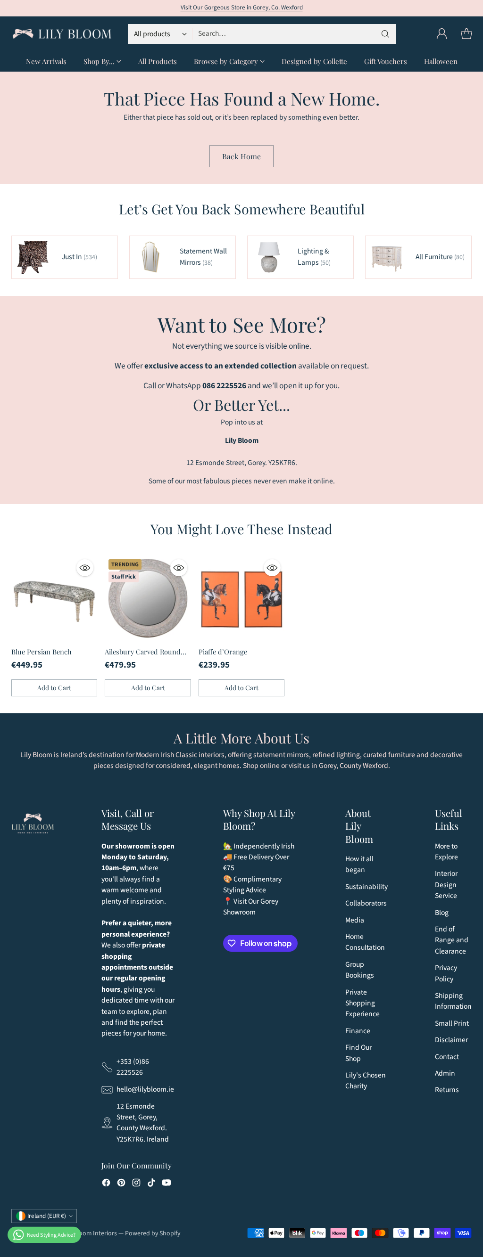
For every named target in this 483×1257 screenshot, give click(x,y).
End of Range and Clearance (451, 940)
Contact (447, 1057)
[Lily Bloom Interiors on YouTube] (166, 1184)
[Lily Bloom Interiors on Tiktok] (151, 1184)
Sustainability (366, 887)
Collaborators (366, 903)
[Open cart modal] (466, 34)
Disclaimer (451, 1040)
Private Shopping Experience (362, 1003)
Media (354, 920)
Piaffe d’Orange (223, 651)
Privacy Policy (446, 973)
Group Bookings (359, 969)
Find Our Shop (358, 1052)
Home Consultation (365, 942)
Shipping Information (453, 1001)
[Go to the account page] (442, 34)
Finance (357, 1031)
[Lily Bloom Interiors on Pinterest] (121, 1184)
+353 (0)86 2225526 (133, 1066)
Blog (442, 912)
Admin (445, 1073)
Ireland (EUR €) (46, 1216)
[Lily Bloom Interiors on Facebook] (106, 1184)
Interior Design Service (446, 884)
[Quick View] (84, 567)
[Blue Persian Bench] (54, 598)
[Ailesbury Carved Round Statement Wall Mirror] (148, 598)
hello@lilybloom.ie (145, 1089)
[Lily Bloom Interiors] (62, 34)
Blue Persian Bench (41, 651)
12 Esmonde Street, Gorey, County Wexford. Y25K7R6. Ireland (143, 1122)
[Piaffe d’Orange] (241, 598)
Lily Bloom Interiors (89, 1233)
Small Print (452, 1023)
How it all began (359, 864)
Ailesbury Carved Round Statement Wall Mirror (143, 657)
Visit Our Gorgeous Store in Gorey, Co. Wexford (242, 7)
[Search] (385, 34)
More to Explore (446, 851)
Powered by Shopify (152, 1233)
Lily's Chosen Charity (365, 1080)
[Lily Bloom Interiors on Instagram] (136, 1184)
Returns (447, 1090)
